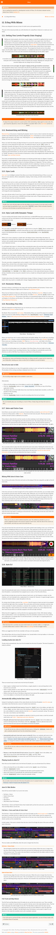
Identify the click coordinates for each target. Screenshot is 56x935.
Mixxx (29, 2)
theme (16, 932)
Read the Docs (28, 932)
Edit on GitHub (50, 16)
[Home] (2, 16)
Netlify (46, 932)
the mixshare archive (34, 289)
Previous (6, 924)
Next (50, 924)
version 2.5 (16, 12)
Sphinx (9, 932)
